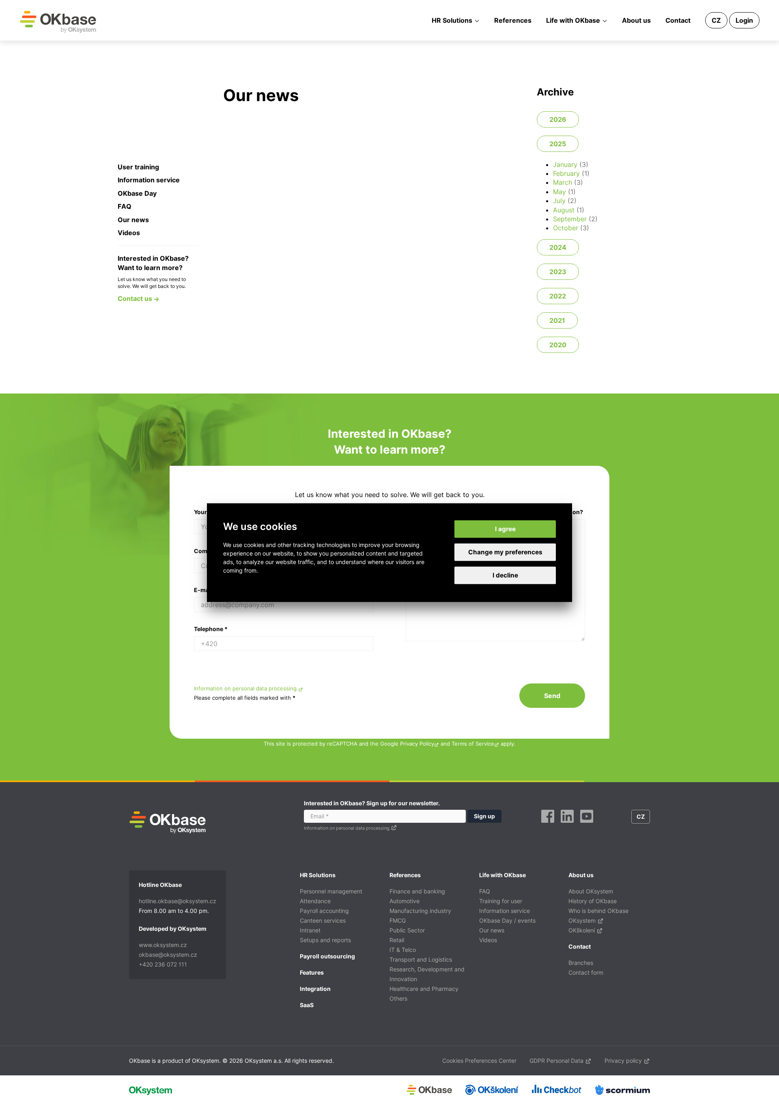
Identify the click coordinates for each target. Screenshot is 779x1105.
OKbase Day (137, 193)
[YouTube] (586, 825)
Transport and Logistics (421, 959)
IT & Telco (403, 949)
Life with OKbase (573, 20)
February (566, 173)
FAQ (124, 206)
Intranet (310, 930)
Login (744, 20)
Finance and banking (417, 891)
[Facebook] (547, 825)
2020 (557, 345)
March (562, 182)
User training (138, 167)
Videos (129, 233)
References (513, 20)
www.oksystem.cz (163, 944)
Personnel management (331, 891)
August (564, 210)
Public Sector (407, 930)
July (559, 201)
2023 (557, 272)
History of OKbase (592, 900)
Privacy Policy (417, 744)
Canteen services (323, 920)
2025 (557, 144)
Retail (397, 939)
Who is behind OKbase (598, 910)
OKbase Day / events (507, 920)
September (570, 219)
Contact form (585, 972)
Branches (580, 962)
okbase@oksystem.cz (168, 954)
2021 (557, 320)
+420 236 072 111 (163, 964)
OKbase (58, 21)
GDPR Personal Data (557, 1060)
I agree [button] (505, 529)
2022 (557, 296)
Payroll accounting (324, 910)
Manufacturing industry (420, 910)
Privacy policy (624, 1060)
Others (398, 998)
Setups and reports (325, 939)
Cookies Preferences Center (479, 1060)
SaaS (307, 1004)
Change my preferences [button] (505, 552)
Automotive (405, 900)
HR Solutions (452, 20)
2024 (557, 247)
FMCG (398, 920)
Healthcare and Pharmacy (424, 988)
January (565, 164)
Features (312, 972)
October (565, 228)
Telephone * (211, 628)
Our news (133, 220)
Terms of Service (473, 744)
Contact (678, 20)
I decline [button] (505, 575)
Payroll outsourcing (327, 956)
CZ (716, 20)
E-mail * (205, 589)
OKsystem (582, 920)
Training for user (500, 900)
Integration (315, 988)
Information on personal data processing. (246, 688)
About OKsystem (590, 891)
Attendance (315, 900)
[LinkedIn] (567, 825)
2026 (557, 119)
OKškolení (582, 930)
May (559, 192)
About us (636, 20)
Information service (149, 180)
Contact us (136, 298)
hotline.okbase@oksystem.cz (177, 900)
